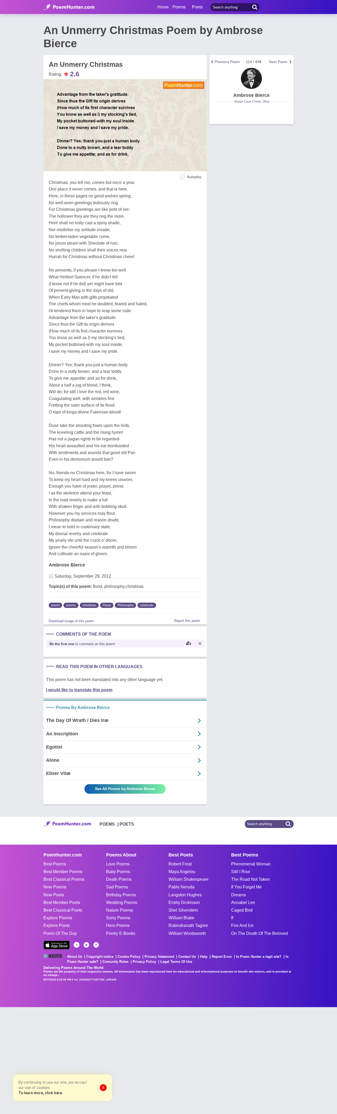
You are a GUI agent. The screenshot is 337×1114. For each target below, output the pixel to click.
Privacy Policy (144, 962)
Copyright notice (99, 957)
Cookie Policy (129, 957)
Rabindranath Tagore (188, 925)
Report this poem (187, 621)
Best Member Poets (61, 902)
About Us (74, 957)
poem (55, 605)
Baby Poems (118, 871)
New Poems (54, 887)
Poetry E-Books (120, 933)
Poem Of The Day (60, 933)
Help (203, 957)
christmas (89, 605)
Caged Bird (241, 910)
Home (163, 7)
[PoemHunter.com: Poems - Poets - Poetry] (69, 7)
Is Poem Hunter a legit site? (258, 957)
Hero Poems (118, 925)
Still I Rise (240, 871)
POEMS (107, 824)
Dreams (238, 895)
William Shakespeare (188, 879)
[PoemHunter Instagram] (96, 945)
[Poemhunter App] (56, 945)
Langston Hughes (185, 895)
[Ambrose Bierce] (251, 78)
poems (71, 605)
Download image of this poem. (72, 621)
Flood (107, 605)
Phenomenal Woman (251, 864)
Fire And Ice (242, 925)
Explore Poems (57, 918)
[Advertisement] (79, 1060)
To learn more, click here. (40, 1093)
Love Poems (118, 864)
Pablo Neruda (181, 887)
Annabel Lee (243, 902)
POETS (127, 824)
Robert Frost (180, 864)
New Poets (53, 895)
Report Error (222, 957)
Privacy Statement (159, 957)
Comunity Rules (115, 962)
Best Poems (54, 864)
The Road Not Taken (250, 879)
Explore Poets (56, 925)
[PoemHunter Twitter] (86, 945)
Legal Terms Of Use (176, 962)
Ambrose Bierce (67, 565)
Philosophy (125, 605)
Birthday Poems (121, 895)
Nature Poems (119, 910)
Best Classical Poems (64, 879)
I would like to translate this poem (79, 690)
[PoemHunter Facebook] (77, 945)
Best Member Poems (62, 871)
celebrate (146, 605)
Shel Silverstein (183, 910)
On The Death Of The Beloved (259, 933)
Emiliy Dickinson (184, 902)
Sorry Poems (118, 918)
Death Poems (119, 879)
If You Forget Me (246, 887)
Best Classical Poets (62, 910)
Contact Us (187, 957)
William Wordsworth (187, 933)
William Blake (181, 918)
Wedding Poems (121, 902)
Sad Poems (117, 887)
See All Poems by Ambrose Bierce (125, 789)
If (232, 918)
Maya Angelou (181, 871)
